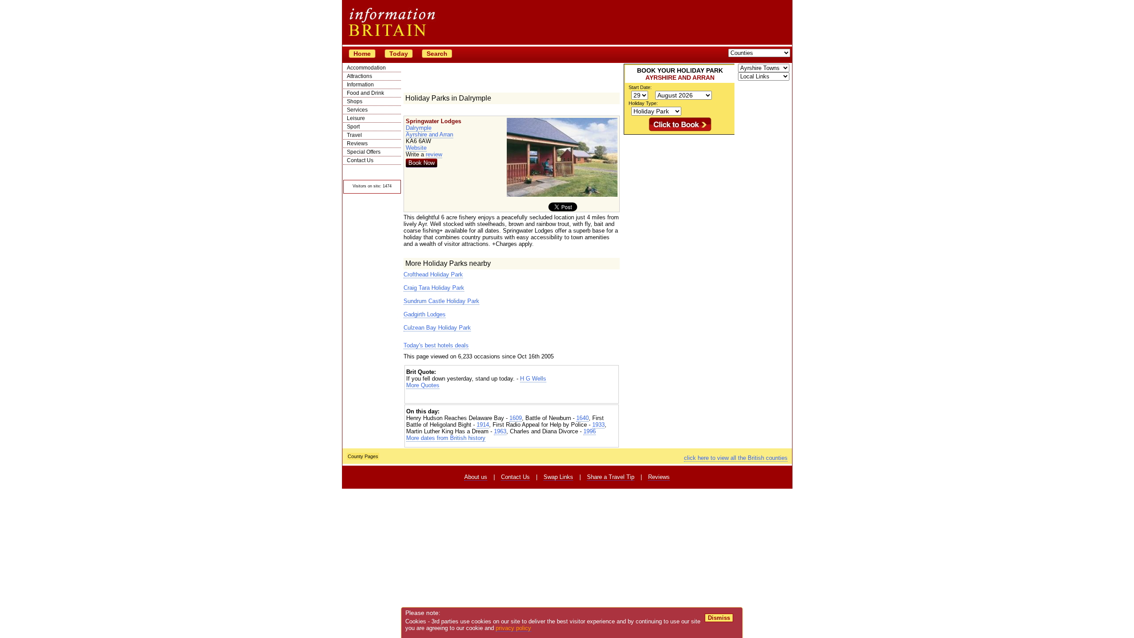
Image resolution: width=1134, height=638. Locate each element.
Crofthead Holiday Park (433, 274)
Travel (354, 135)
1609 (515, 418)
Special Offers (364, 152)
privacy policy (513, 628)
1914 (483, 424)
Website (416, 147)
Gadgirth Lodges (425, 314)
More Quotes (422, 385)
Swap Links (558, 477)
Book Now (421, 163)
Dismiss (719, 618)
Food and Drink (365, 93)
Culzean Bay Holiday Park (437, 327)
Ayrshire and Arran (429, 134)
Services (357, 110)
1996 (589, 431)
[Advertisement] (511, 396)
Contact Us (360, 160)
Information (360, 85)
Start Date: (640, 87)
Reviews (357, 143)
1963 (500, 431)
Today (398, 53)
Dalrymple (418, 127)
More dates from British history (445, 438)
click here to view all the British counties (736, 458)
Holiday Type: (643, 103)
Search (437, 53)
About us (475, 477)
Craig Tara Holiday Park (434, 287)
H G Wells (533, 378)
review (434, 154)
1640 (582, 418)
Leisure (356, 118)
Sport (353, 127)
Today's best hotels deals (436, 345)
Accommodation (366, 68)
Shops (354, 101)
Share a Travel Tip (610, 477)
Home (362, 53)
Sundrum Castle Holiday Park (441, 301)
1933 (598, 424)
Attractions (359, 76)
